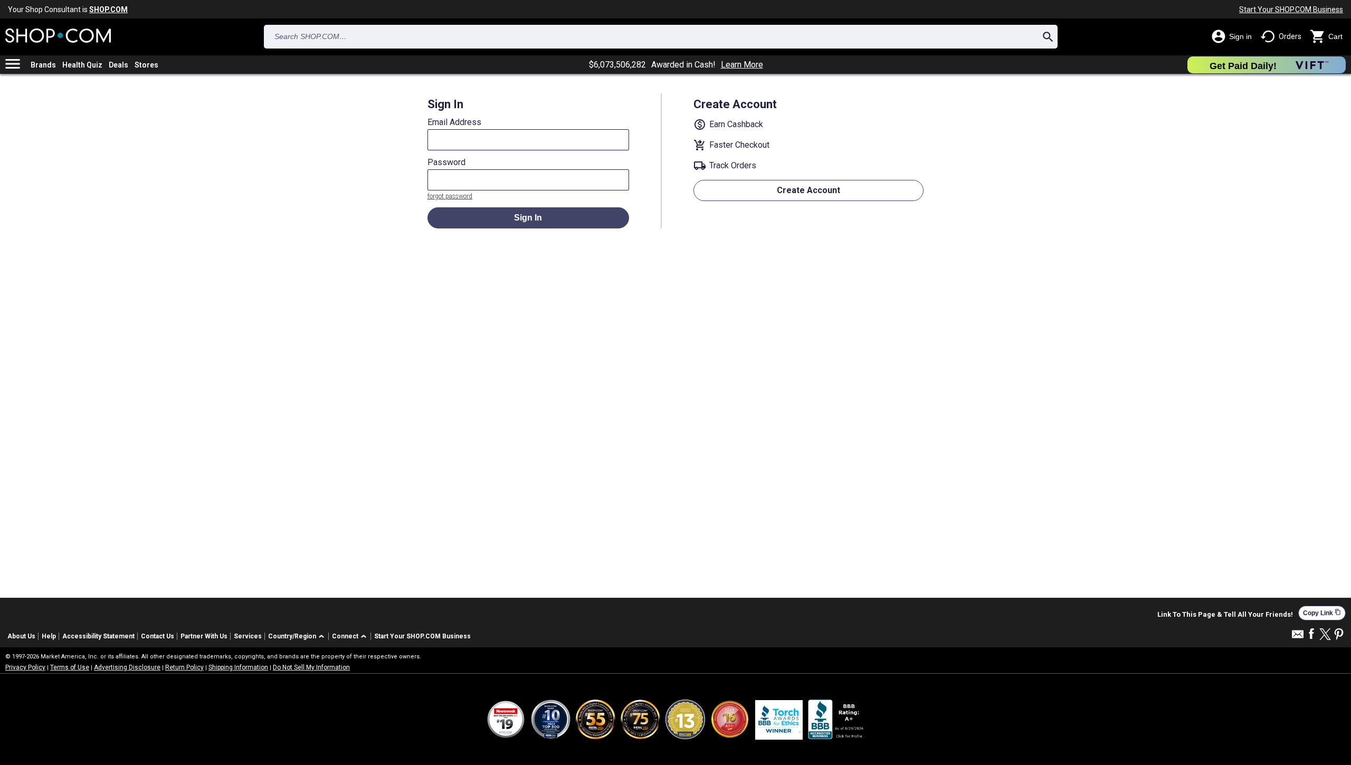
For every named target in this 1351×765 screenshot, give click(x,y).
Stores (146, 65)
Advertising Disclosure (127, 667)
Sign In (528, 217)
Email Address (454, 122)
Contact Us (157, 636)
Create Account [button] (808, 190)
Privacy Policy (25, 667)
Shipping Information (238, 667)
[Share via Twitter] (1325, 635)
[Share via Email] (1298, 637)
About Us (21, 636)
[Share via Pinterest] (1339, 635)
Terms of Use (69, 667)
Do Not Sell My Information (311, 667)
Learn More (742, 65)
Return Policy (184, 667)
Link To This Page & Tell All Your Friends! (1225, 614)
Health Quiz (82, 65)
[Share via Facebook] (1311, 634)
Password (446, 162)
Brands (43, 65)
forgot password (449, 196)
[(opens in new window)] (836, 719)
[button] (298, 636)
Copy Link (1322, 613)
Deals (118, 65)
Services (248, 636)
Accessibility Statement (98, 636)
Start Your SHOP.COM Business (1291, 9)
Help (49, 636)
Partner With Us (203, 636)
